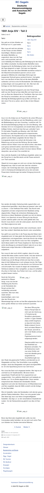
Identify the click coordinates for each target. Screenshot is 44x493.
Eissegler (6, 465)
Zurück (18, 427)
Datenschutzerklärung (26, 482)
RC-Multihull (7, 462)
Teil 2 (28, 43)
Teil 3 (28, 46)
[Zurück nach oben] (40, 489)
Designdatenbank (9, 444)
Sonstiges (6, 468)
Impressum (14, 482)
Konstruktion (7, 453)
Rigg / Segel (7, 456)
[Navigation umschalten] (3, 19)
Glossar (5, 447)
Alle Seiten (30, 55)
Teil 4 (28, 49)
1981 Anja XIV (32, 40)
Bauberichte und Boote (10, 450)
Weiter (26, 427)
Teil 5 (28, 52)
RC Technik (7, 459)
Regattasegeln (8, 471)
